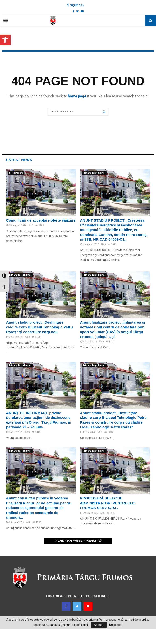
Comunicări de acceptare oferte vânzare (40, 220)
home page (77, 96)
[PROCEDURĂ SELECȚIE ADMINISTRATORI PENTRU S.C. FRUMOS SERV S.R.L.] (115, 470)
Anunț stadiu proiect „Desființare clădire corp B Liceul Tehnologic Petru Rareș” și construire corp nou (39, 327)
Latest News (19, 160)
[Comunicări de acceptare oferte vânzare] (41, 192)
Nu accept (116, 624)
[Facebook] (66, 606)
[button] (5, 40)
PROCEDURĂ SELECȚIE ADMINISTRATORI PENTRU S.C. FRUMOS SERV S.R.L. (108, 503)
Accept (99, 624)
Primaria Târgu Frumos (94, 173)
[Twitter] (77, 606)
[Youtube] (87, 606)
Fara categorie (16, 173)
